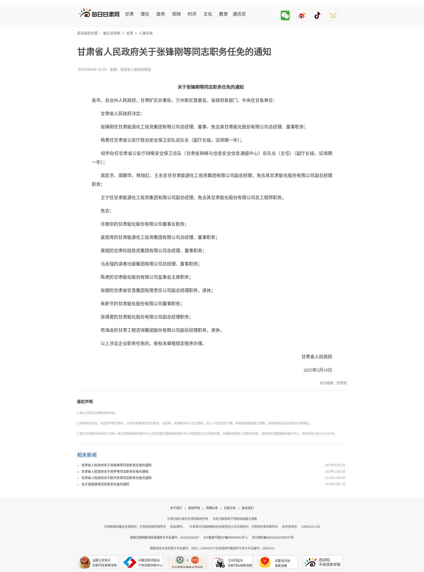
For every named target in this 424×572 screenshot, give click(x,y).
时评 (192, 14)
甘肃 (129, 14)
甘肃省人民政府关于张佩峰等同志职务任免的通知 (116, 465)
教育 (223, 14)
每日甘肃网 (111, 33)
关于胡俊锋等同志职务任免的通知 (105, 484)
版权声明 (85, 402)
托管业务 (230, 508)
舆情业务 (212, 508)
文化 (207, 14)
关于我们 (176, 508)
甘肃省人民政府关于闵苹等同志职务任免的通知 (114, 471)
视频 (176, 14)
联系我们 (248, 508)
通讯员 (239, 14)
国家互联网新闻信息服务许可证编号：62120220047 (167, 537)
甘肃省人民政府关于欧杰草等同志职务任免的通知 (116, 478)
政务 (160, 14)
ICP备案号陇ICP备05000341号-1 (226, 537)
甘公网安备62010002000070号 (273, 537)
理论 (145, 14)
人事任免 (146, 33)
